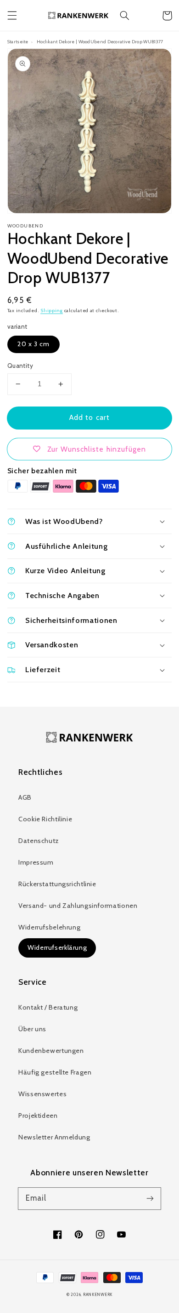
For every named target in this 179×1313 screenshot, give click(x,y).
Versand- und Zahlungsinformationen (77, 905)
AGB (25, 797)
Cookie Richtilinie (45, 819)
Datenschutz (38, 841)
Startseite (17, 41)
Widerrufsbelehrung (49, 927)
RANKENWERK (97, 1294)
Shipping (51, 311)
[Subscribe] (150, 1198)
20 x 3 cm (33, 344)
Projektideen (38, 1115)
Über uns (32, 1029)
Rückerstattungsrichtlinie (57, 884)
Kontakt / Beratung (48, 1007)
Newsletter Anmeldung (54, 1137)
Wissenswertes (42, 1094)
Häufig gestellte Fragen (55, 1072)
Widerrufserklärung (57, 947)
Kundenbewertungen (51, 1050)
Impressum (36, 862)
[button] (11, 15)
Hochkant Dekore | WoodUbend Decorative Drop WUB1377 (100, 41)
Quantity (20, 365)
